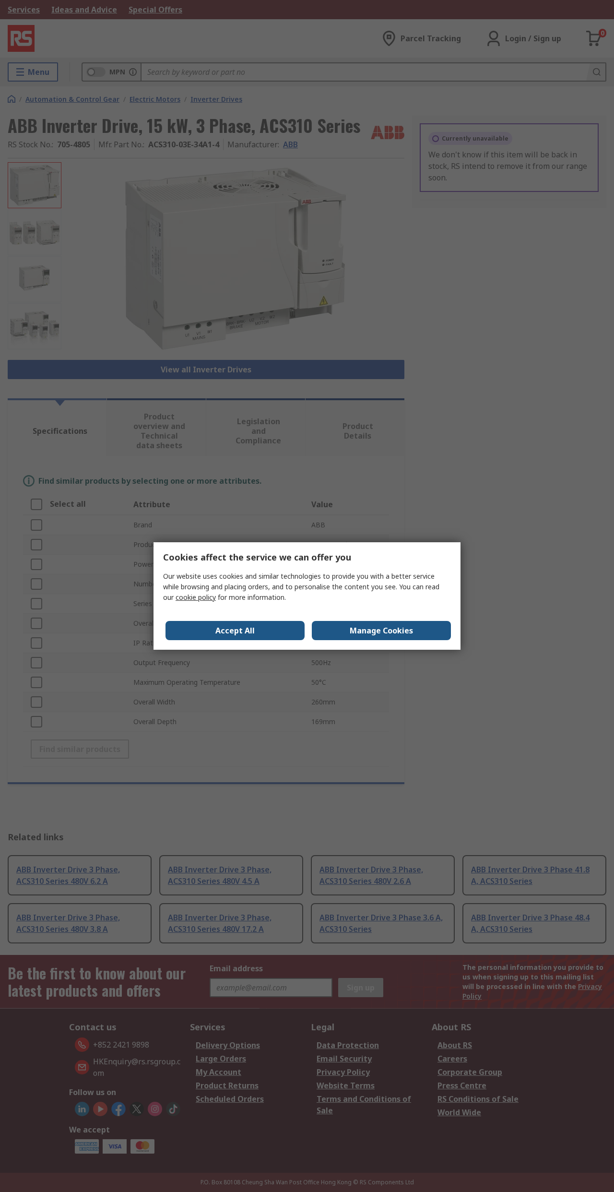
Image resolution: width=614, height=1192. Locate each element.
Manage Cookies (381, 630)
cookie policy (196, 597)
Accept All (235, 630)
